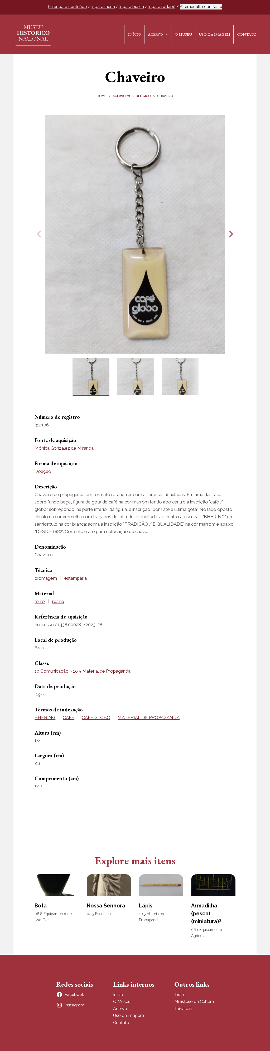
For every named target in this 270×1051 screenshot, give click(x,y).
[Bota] (57, 885)
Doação (43, 471)
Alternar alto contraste (201, 6)
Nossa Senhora (106, 905)
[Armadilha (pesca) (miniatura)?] (213, 885)
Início (134, 34)
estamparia (75, 578)
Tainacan (183, 1008)
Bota (41, 905)
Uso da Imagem (214, 34)
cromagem (46, 578)
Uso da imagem (128, 1015)
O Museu (183, 34)
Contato (247, 34)
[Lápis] (161, 885)
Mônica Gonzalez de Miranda (64, 448)
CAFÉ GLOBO (96, 717)
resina (58, 601)
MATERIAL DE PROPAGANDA (149, 717)
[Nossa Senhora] (109, 885)
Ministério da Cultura (194, 1001)
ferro (40, 601)
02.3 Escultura (99, 914)
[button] (230, 234)
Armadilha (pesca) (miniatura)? (206, 913)
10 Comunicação (52, 671)
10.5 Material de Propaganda (102, 671)
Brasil (40, 647)
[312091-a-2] (135, 234)
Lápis (145, 905)
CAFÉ (68, 717)
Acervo (155, 34)
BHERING (45, 717)
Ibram (180, 994)
